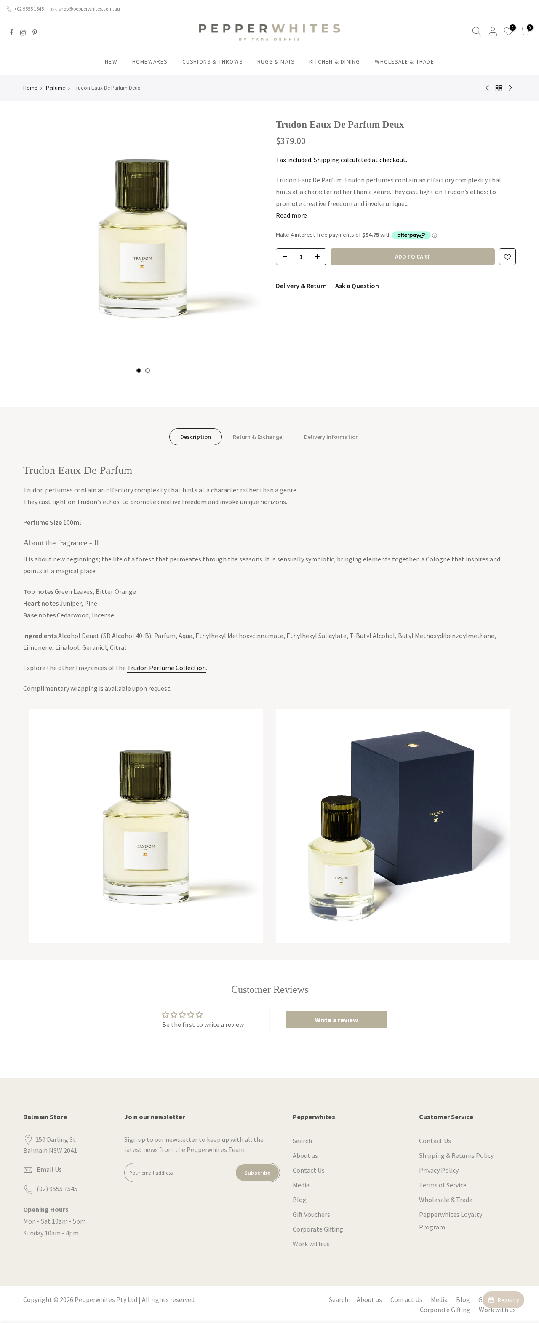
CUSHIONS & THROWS (212, 61)
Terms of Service (443, 1185)
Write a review (336, 1020)
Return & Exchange (257, 437)
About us (305, 1155)
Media (301, 1185)
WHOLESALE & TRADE (404, 61)
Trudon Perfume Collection (166, 667)
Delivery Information (331, 437)
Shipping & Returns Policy (456, 1155)
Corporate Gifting (318, 1229)
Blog (300, 1199)
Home (30, 87)
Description (195, 437)
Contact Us (309, 1170)
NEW (111, 61)
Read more (291, 215)
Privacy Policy (439, 1170)
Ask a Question (357, 285)
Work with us (311, 1244)
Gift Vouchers (311, 1214)
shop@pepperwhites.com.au (89, 8)
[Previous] (38, 245)
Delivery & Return (301, 285)
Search (302, 1140)
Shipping (326, 159)
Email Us (49, 1169)
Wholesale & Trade (445, 1199)
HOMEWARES (150, 61)
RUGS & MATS (275, 61)
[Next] (248, 245)
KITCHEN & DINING (334, 61)
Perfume (55, 87)
